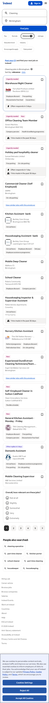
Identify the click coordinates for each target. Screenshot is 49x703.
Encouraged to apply (11, 49)
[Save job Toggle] (42, 79)
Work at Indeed (8, 604)
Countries (6, 609)
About (4, 613)
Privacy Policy (29, 672)
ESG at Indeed (7, 622)
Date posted (27, 49)
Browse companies (9, 591)
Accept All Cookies (24, 698)
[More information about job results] (31, 69)
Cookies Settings (24, 682)
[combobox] (25, 13)
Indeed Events (7, 600)
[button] (19, 83)
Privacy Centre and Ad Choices (14, 639)
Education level (9, 43)
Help (3, 617)
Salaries (5, 596)
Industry (23, 43)
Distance (27, 36)
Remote (14, 36)
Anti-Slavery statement (11, 630)
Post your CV (10, 60)
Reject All (24, 690)
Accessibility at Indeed (11, 634)
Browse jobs (7, 587)
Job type (40, 36)
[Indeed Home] (7, 3)
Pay (5, 36)
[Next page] (42, 528)
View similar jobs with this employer (20, 205)
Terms (14, 674)
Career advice (7, 583)
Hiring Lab (6, 579)
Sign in (37, 3)
